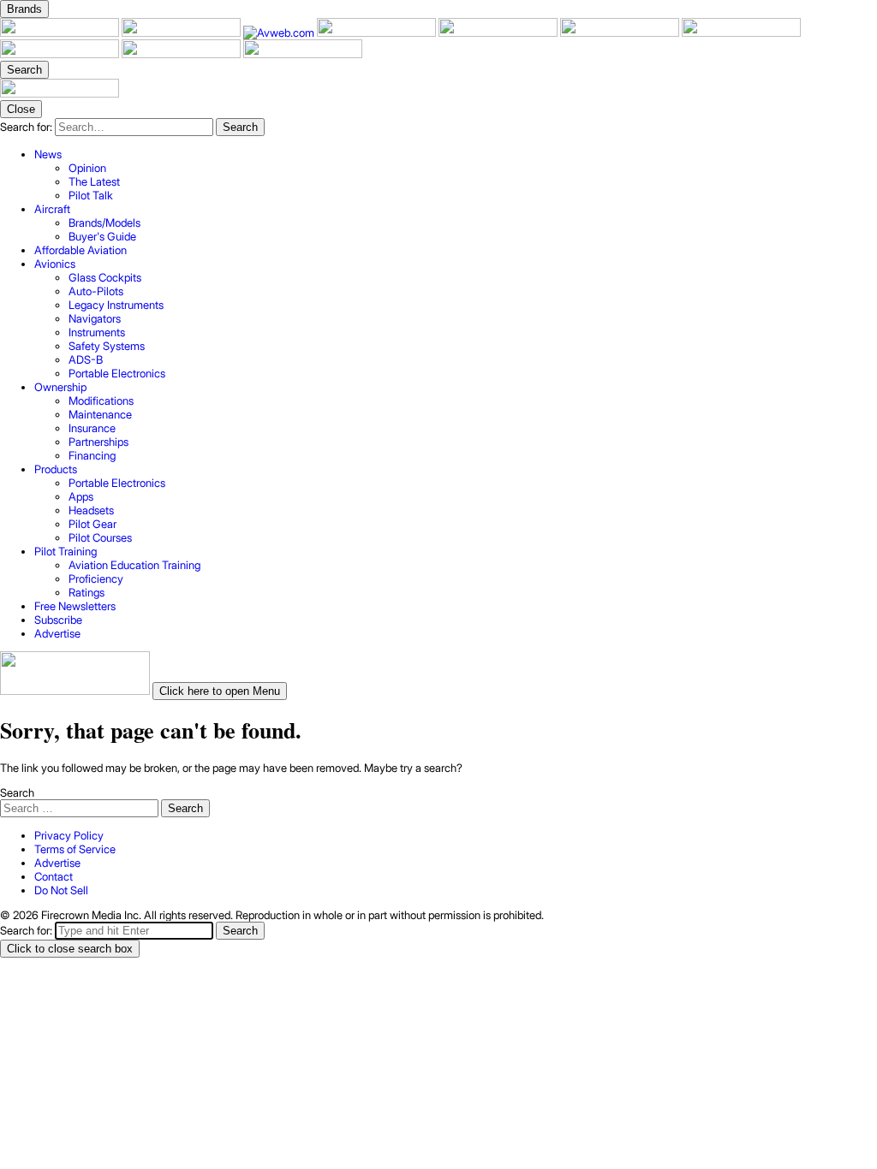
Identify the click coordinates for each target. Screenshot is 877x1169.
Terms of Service (75, 849)
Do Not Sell (61, 890)
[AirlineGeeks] (377, 32)
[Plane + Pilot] (61, 32)
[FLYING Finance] (61, 54)
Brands (24, 9)
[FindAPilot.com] (182, 54)
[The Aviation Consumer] (741, 32)
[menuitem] (455, 174)
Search (17, 792)
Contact (53, 876)
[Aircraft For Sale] (499, 32)
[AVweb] (280, 32)
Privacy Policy (69, 835)
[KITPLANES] (621, 32)
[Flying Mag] (182, 32)
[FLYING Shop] (302, 54)
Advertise (57, 862)
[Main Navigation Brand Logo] (59, 93)
